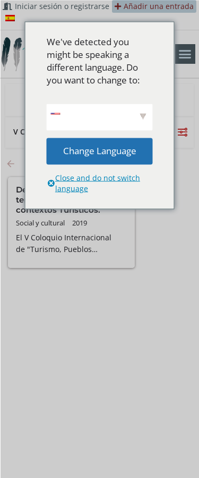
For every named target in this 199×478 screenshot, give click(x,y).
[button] (185, 54)
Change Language (99, 151)
